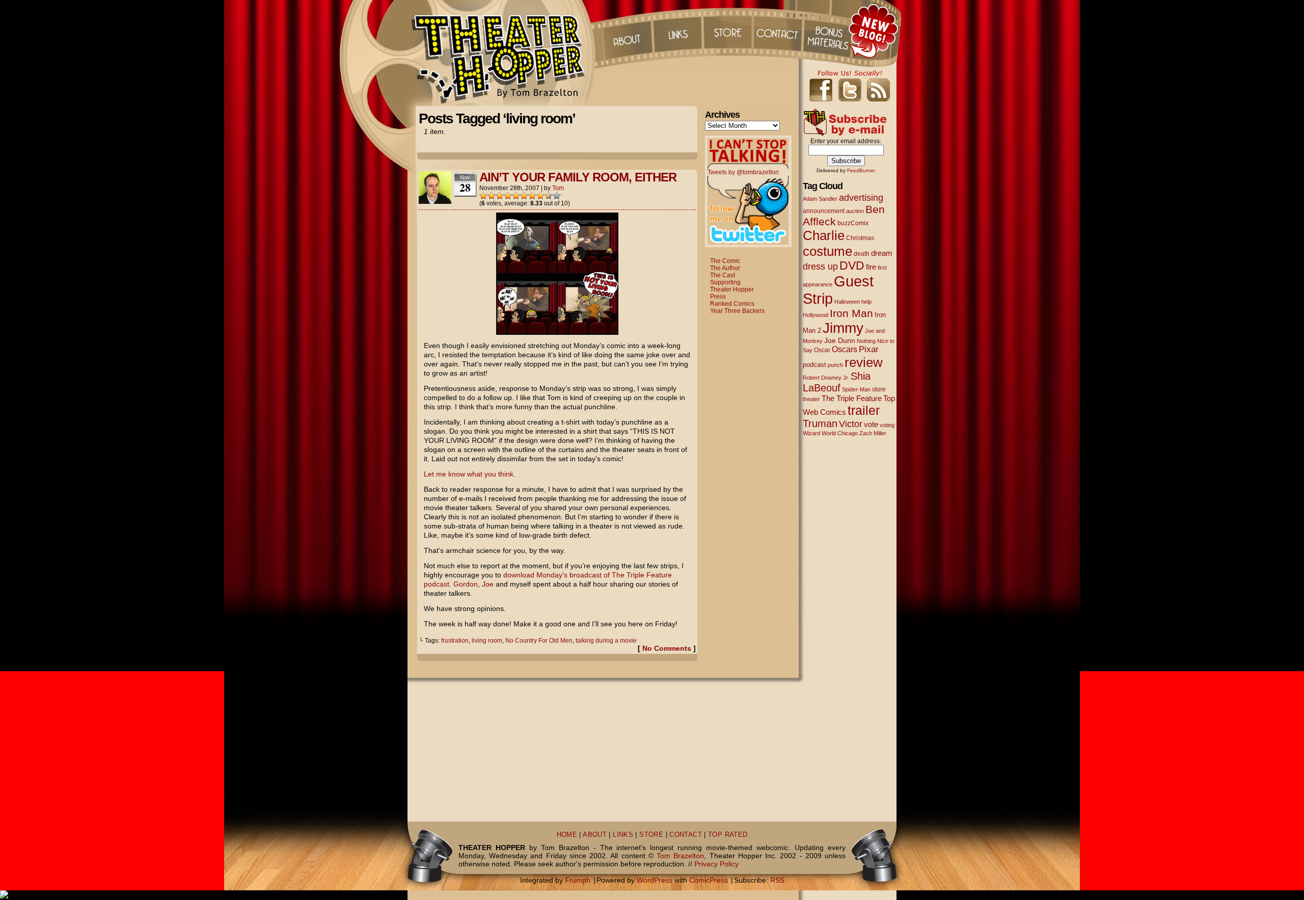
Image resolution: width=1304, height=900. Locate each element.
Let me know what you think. (469, 474)
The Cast (722, 275)
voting (887, 425)
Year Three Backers (737, 310)
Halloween (847, 302)
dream (881, 253)
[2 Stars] (491, 196)
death (862, 253)
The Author (725, 268)
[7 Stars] (532, 196)
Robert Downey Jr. (826, 378)
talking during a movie (606, 640)
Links (676, 30)
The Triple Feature (852, 398)
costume (827, 251)
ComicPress (708, 880)
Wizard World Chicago (830, 433)
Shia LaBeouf (837, 381)
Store (727, 30)
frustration (455, 640)
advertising (861, 197)
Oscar (822, 350)
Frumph (577, 880)
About (626, 30)
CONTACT (685, 834)
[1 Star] (483, 196)
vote (871, 424)
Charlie (824, 235)
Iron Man (851, 313)
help (866, 302)
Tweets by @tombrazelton (743, 172)
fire (871, 266)
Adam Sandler (820, 199)
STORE (651, 834)
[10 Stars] (557, 196)
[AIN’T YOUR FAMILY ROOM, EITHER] (557, 332)
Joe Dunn (839, 340)
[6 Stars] (524, 196)
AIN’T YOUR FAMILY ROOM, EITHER (577, 177)
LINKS (623, 834)
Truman (820, 423)
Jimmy (843, 328)
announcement (824, 210)
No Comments (666, 648)
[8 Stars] (540, 196)
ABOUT (595, 834)
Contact (778, 30)
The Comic (725, 260)
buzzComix (852, 223)
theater (811, 399)
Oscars (844, 349)
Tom (558, 188)
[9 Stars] (549, 196)
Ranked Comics (732, 303)
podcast (814, 364)
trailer (864, 410)
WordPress (654, 880)
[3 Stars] (500, 196)
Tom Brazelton (680, 856)
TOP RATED (727, 834)
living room (487, 640)
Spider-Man (856, 389)
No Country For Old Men (539, 640)
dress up (820, 266)
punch (835, 365)
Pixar (869, 349)
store (879, 389)
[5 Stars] (516, 196)
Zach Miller (872, 433)
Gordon (465, 584)
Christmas (860, 237)
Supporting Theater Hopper (732, 286)
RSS (777, 880)
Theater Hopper (504, 53)
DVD (851, 265)
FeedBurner (861, 170)
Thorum (829, 30)
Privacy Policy (716, 864)
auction (855, 211)
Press (718, 296)
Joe (488, 584)
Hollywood (815, 315)
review (864, 362)
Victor (850, 423)
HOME (567, 834)
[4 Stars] (508, 196)
